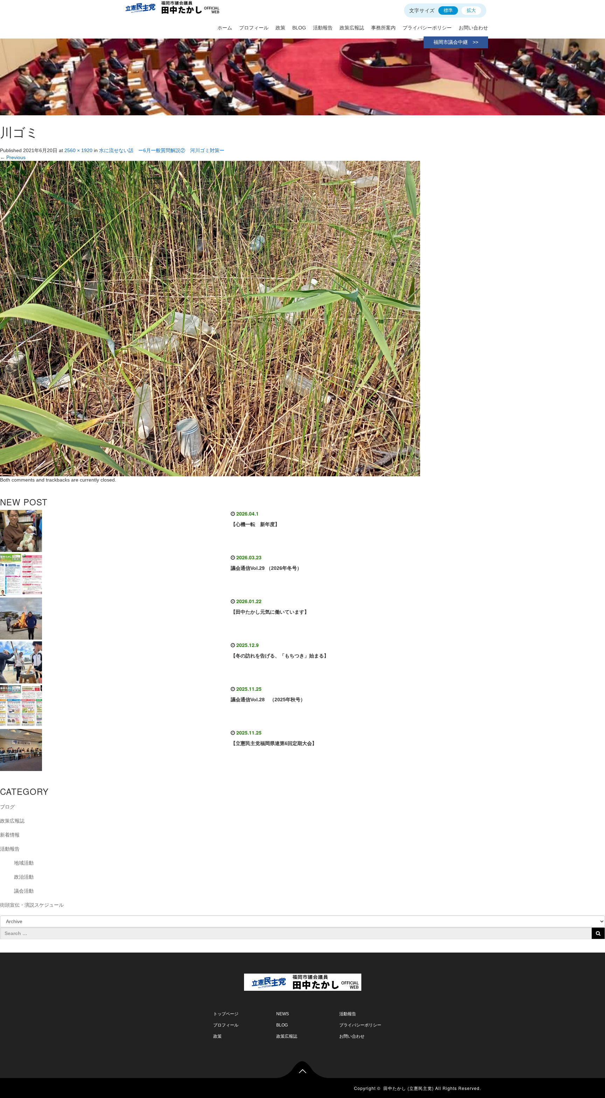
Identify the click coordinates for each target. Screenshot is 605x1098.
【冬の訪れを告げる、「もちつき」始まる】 (280, 656)
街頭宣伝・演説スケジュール (32, 905)
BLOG (299, 27)
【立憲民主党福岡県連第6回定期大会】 (274, 743)
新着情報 (10, 835)
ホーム (224, 27)
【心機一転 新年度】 (255, 524)
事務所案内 (383, 27)
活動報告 (323, 27)
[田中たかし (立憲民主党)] (302, 981)
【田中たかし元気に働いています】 (270, 612)
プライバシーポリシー (427, 27)
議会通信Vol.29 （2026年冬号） (266, 568)
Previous (13, 157)
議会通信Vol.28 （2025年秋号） (268, 699)
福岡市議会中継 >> (455, 42)
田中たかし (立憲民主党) (408, 1088)
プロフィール (254, 27)
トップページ (225, 1013)
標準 (448, 10)
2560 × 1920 (78, 150)
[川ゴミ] (210, 318)
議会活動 (24, 891)
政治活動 (24, 877)
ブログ (7, 807)
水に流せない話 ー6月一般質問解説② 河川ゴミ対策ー (161, 150)
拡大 (471, 10)
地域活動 (24, 863)
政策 (280, 27)
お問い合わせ (473, 27)
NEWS (282, 1013)
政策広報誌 (352, 27)
